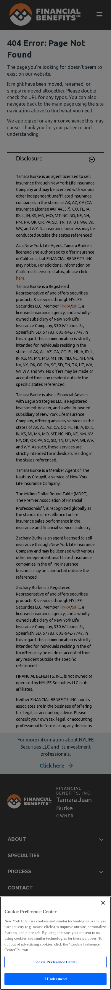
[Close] (103, 902)
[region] (55, 943)
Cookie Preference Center (55, 962)
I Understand (55, 979)
